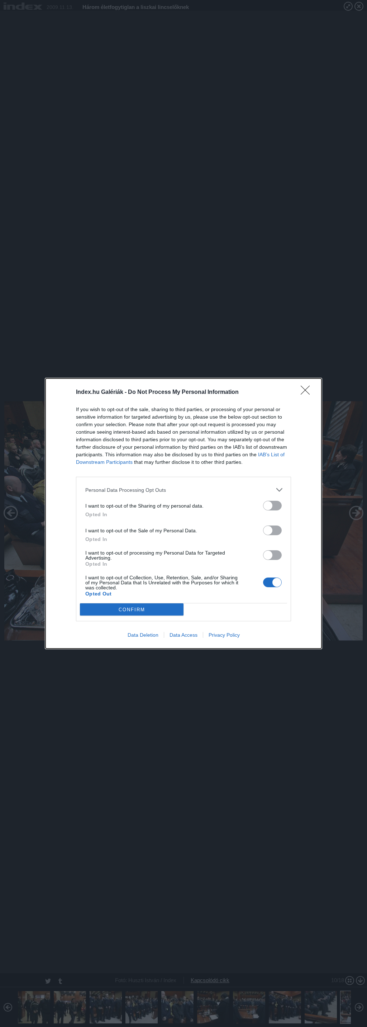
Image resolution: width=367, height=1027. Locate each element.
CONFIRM (132, 609)
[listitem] (183, 490)
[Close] (307, 392)
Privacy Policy (224, 635)
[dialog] (183, 513)
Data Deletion (143, 635)
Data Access (183, 635)
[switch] (272, 505)
